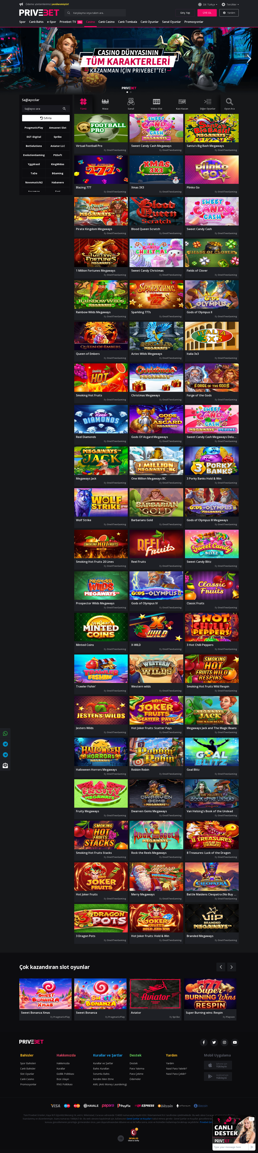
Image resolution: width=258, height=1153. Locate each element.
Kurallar (61, 1068)
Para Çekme (136, 1073)
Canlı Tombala (127, 22)
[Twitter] (214, 1042)
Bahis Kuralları (101, 1068)
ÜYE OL (207, 12)
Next (249, 58)
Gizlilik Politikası (65, 1073)
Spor (22, 22)
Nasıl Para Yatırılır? (176, 1068)
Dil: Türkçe (209, 4)
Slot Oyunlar (27, 1073)
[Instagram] (224, 1042)
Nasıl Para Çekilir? (176, 1073)
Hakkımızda (63, 1063)
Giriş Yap (185, 12)
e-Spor (51, 22)
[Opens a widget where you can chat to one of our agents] (234, 1133)
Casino (90, 22)
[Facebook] (204, 1042)
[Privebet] (31, 1042)
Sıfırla (47, 118)
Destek (134, 1063)
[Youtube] (235, 1042)
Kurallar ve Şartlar (103, 1063)
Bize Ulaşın (63, 1079)
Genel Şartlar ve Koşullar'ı (139, 1118)
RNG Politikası (64, 1084)
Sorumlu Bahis (101, 1073)
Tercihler (231, 4)
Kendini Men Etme (103, 1079)
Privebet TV (71, 22)
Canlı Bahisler (27, 1068)
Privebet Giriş (206, 1122)
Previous (8, 58)
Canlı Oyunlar (150, 22)
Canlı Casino (106, 22)
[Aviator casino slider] (129, 61)
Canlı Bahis (36, 22)
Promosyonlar (193, 22)
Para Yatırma (137, 1068)
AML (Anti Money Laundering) (110, 1084)
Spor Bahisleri (28, 1063)
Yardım (231, 12)
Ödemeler (135, 1079)
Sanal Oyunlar (171, 22)
